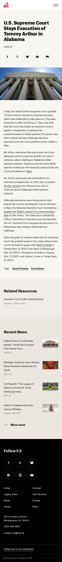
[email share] (37, 57)
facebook (8, 462)
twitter (20, 462)
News (7, 500)
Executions (37, 268)
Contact (36, 487)
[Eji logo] (6, 5)
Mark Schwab (44, 244)
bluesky (32, 462)
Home (7, 487)
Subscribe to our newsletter (19, 548)
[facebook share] (7, 57)
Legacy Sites (10, 494)
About (7, 506)
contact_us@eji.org (14, 532)
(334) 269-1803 (12, 526)
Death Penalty (20, 268)
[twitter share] (17, 57)
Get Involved (39, 494)
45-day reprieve (12, 185)
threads (20, 475)
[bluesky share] (27, 57)
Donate (36, 500)
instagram (8, 475)
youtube (32, 475)
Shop (35, 506)
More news (18, 424)
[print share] (47, 57)
